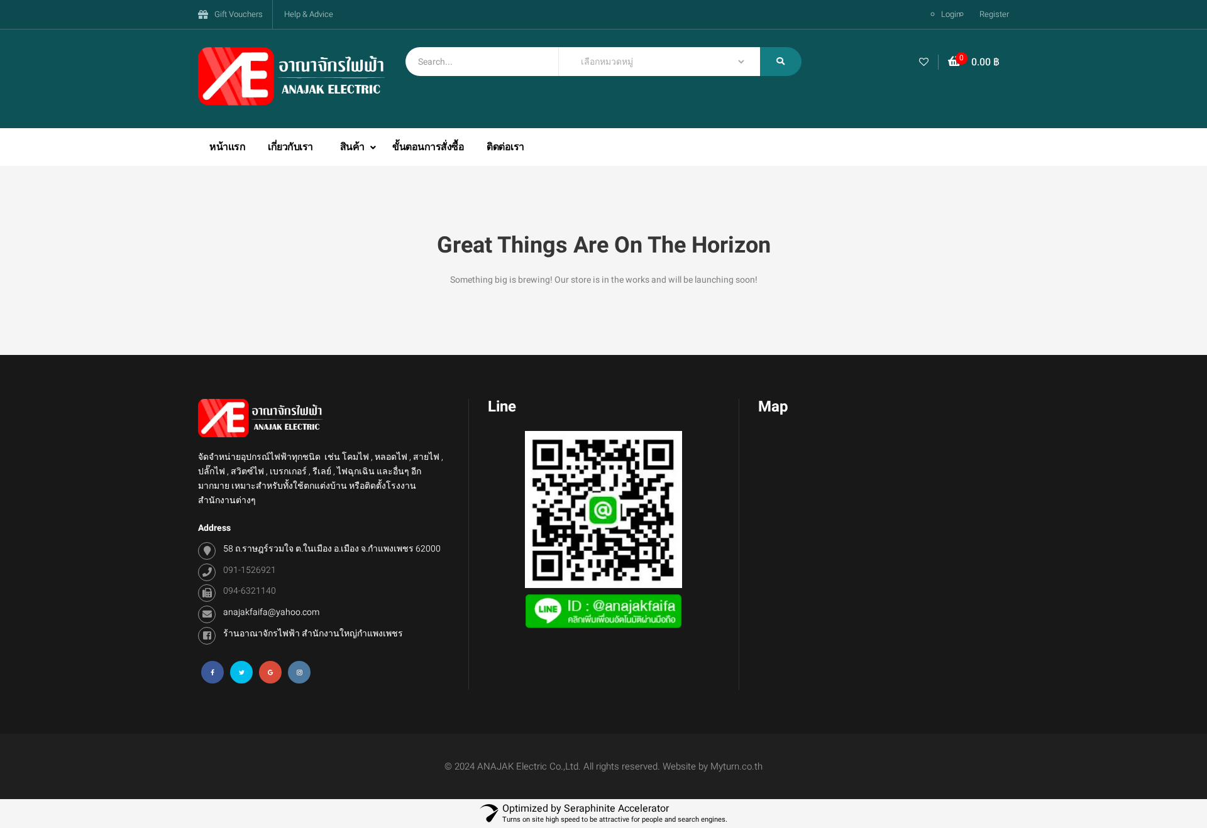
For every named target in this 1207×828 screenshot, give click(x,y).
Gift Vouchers (238, 14)
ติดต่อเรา (505, 147)
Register (994, 14)
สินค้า (353, 147)
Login (951, 14)
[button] (974, 62)
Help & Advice (308, 14)
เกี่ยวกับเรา (290, 147)
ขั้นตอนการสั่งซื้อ (428, 147)
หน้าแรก (227, 147)
